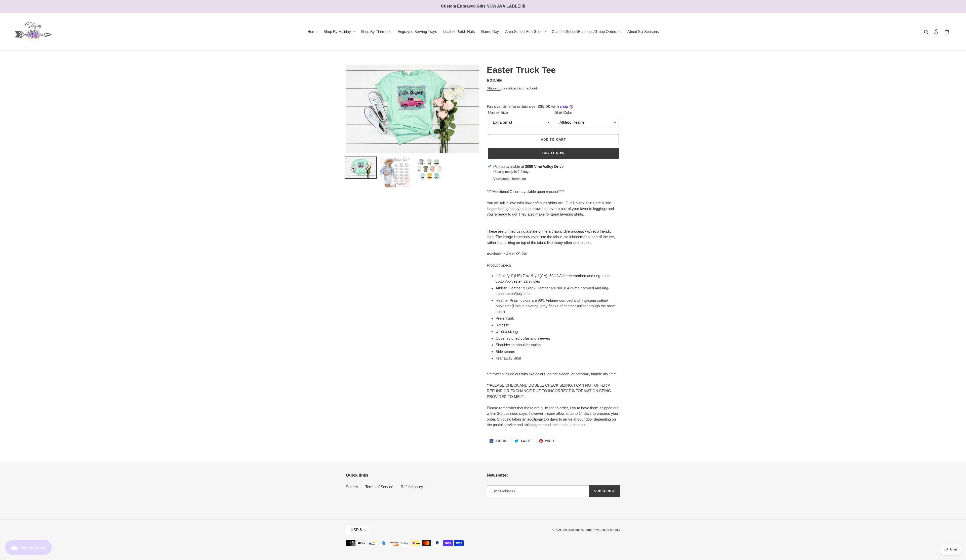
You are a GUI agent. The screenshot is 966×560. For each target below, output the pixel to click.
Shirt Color (563, 112)
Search (352, 487)
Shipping (494, 88)
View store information (509, 179)
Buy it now (553, 153)
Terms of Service (379, 487)
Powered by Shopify (606, 530)
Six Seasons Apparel (577, 530)
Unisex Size (498, 112)
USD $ (356, 530)
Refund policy (412, 487)
